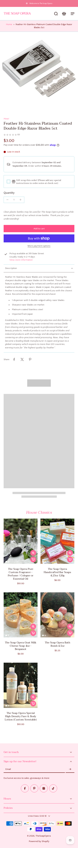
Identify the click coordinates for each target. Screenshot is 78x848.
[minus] (7, 200)
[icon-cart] (64, 13)
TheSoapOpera (43, 836)
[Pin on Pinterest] (30, 359)
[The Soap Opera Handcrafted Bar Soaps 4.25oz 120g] (57, 541)
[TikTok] (53, 788)
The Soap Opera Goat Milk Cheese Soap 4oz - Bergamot (20, 645)
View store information (21, 260)
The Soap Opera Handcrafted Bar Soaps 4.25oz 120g (57, 572)
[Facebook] (25, 788)
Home (9, 24)
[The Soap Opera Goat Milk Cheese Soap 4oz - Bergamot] (21, 615)
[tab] (6, 561)
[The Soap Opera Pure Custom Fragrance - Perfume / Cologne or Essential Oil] (21, 541)
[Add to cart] (33, 559)
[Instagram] (44, 788)
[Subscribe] (70, 769)
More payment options (39, 246)
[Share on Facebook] (14, 359)
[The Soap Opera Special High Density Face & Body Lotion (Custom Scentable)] (21, 685)
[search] (56, 13)
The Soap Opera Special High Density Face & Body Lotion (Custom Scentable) (21, 716)
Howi (6, 118)
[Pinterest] (34, 788)
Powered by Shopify (39, 841)
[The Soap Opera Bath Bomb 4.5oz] (57, 615)
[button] (39, 228)
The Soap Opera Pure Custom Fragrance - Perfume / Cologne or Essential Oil (20, 574)
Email (8, 769)
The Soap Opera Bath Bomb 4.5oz (57, 644)
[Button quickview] (33, 553)
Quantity (9, 192)
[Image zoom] (39, 71)
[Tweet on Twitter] (22, 359)
